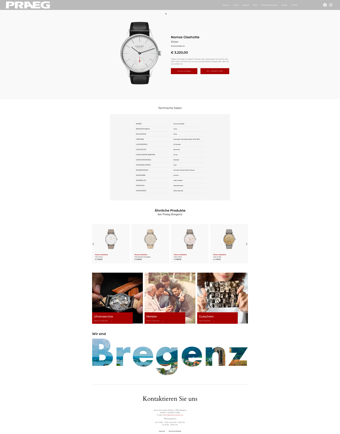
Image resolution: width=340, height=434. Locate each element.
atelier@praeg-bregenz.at (173, 415)
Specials (284, 5)
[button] (166, 13)
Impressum (162, 431)
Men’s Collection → (154, 321)
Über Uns (226, 5)
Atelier (235, 5)
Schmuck (245, 5)
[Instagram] (330, 5)
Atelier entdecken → (103, 321)
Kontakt (294, 5)
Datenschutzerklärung (175, 431)
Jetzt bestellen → (206, 321)
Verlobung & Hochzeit (269, 5)
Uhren (255, 5)
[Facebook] (325, 5)
